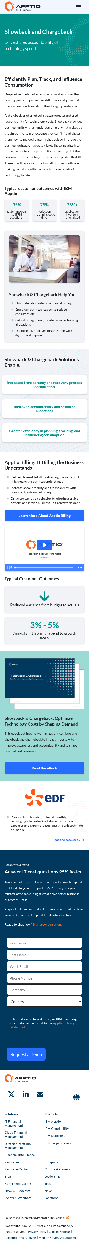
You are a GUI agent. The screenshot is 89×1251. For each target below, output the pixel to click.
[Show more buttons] (80, 567)
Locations (51, 1198)
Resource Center (16, 1169)
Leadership (52, 1176)
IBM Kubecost (54, 1136)
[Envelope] (40, 1094)
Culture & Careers (57, 1169)
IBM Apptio (52, 1121)
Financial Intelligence (20, 1155)
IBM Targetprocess (57, 1143)
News (48, 1191)
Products (51, 1114)
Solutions (11, 1114)
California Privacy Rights (21, 1238)
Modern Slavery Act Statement (59, 1238)
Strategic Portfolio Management (18, 1146)
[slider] (44, 567)
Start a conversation (47, 924)
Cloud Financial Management (16, 1134)
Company (51, 1162)
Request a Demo (26, 1054)
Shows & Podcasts (17, 1191)
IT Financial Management (14, 1123)
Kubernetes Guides (18, 1184)
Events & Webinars (18, 1198)
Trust (48, 1184)
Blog (8, 1176)
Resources (12, 1162)
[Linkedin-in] (25, 1094)
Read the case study (66, 840)
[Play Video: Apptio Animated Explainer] (44, 545)
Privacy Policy (37, 1232)
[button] (78, 6)
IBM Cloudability (56, 1128)
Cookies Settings (60, 1232)
